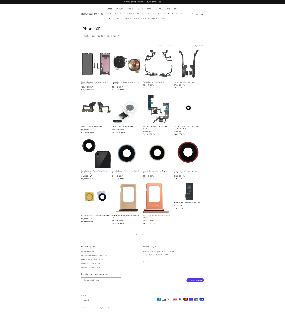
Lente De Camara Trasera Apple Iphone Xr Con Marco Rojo (187, 172)
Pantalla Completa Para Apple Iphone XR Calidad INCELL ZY (94, 83)
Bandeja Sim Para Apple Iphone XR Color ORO (125, 216)
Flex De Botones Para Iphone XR (153, 82)
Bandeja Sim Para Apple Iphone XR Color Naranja (156, 217)
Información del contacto (90, 267)
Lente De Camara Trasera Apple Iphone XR (95, 215)
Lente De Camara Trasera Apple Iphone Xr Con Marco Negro (94, 172)
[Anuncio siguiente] (203, 2)
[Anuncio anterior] (82, 2)
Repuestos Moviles (91, 308)
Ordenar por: (162, 46)
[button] (110, 9)
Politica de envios (87, 252)
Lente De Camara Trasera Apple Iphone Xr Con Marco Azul (125, 172)
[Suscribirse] (118, 280)
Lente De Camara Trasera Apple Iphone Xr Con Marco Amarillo (156, 172)
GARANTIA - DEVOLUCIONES (91, 263)
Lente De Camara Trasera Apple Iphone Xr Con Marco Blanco (187, 127)
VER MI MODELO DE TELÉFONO (92, 259)
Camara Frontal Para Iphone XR (91, 126)
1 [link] (136, 234)
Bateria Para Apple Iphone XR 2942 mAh (187, 202)
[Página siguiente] (148, 234)
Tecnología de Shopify (103, 308)
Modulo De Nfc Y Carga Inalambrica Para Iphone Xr (125, 83)
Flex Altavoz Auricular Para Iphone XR (186, 82)
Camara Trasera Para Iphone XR (122, 126)
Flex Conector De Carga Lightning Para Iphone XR (155, 127)
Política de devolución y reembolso (94, 256)
